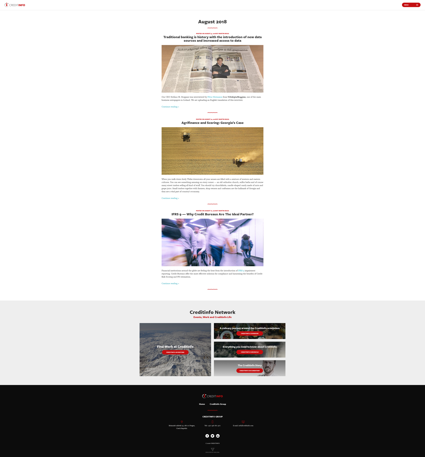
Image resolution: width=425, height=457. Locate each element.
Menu (406, 5)
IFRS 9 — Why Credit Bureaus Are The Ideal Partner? (213, 214)
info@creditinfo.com (246, 425)
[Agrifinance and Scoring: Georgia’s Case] (212, 151)
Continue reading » (170, 106)
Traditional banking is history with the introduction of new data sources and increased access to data (212, 39)
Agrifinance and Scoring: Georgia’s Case (213, 122)
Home (202, 403)
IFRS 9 (241, 270)
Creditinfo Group (218, 403)
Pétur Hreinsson (215, 96)
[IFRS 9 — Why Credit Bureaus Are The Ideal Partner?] (212, 243)
